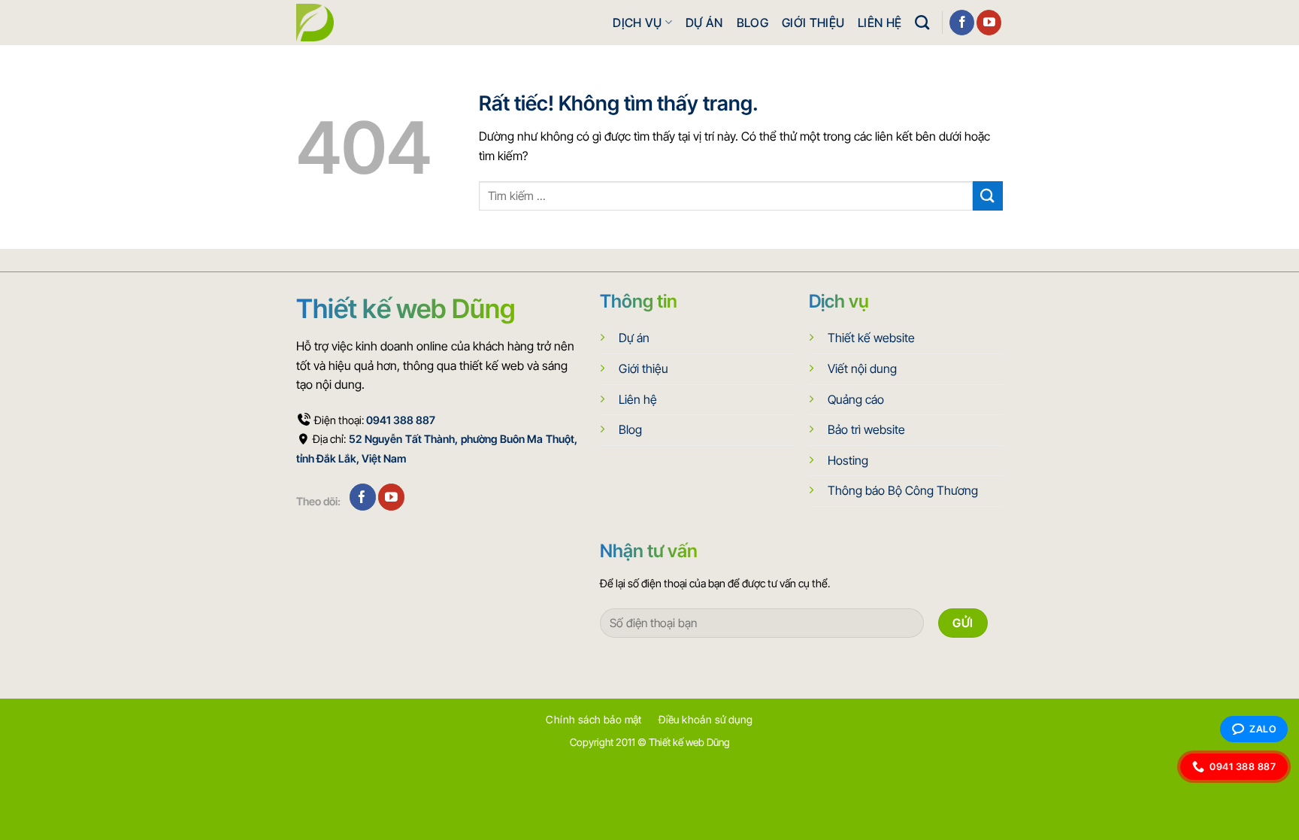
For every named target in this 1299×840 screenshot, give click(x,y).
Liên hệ (879, 22)
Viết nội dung (862, 368)
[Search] (922, 22)
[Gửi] (988, 196)
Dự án (704, 22)
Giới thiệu (813, 22)
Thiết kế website (871, 337)
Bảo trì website (866, 429)
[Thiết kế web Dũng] (315, 22)
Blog (752, 22)
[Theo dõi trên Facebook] (961, 22)
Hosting (848, 460)
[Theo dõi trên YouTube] (989, 22)
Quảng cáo (856, 399)
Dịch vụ (637, 22)
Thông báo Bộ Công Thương (903, 490)
